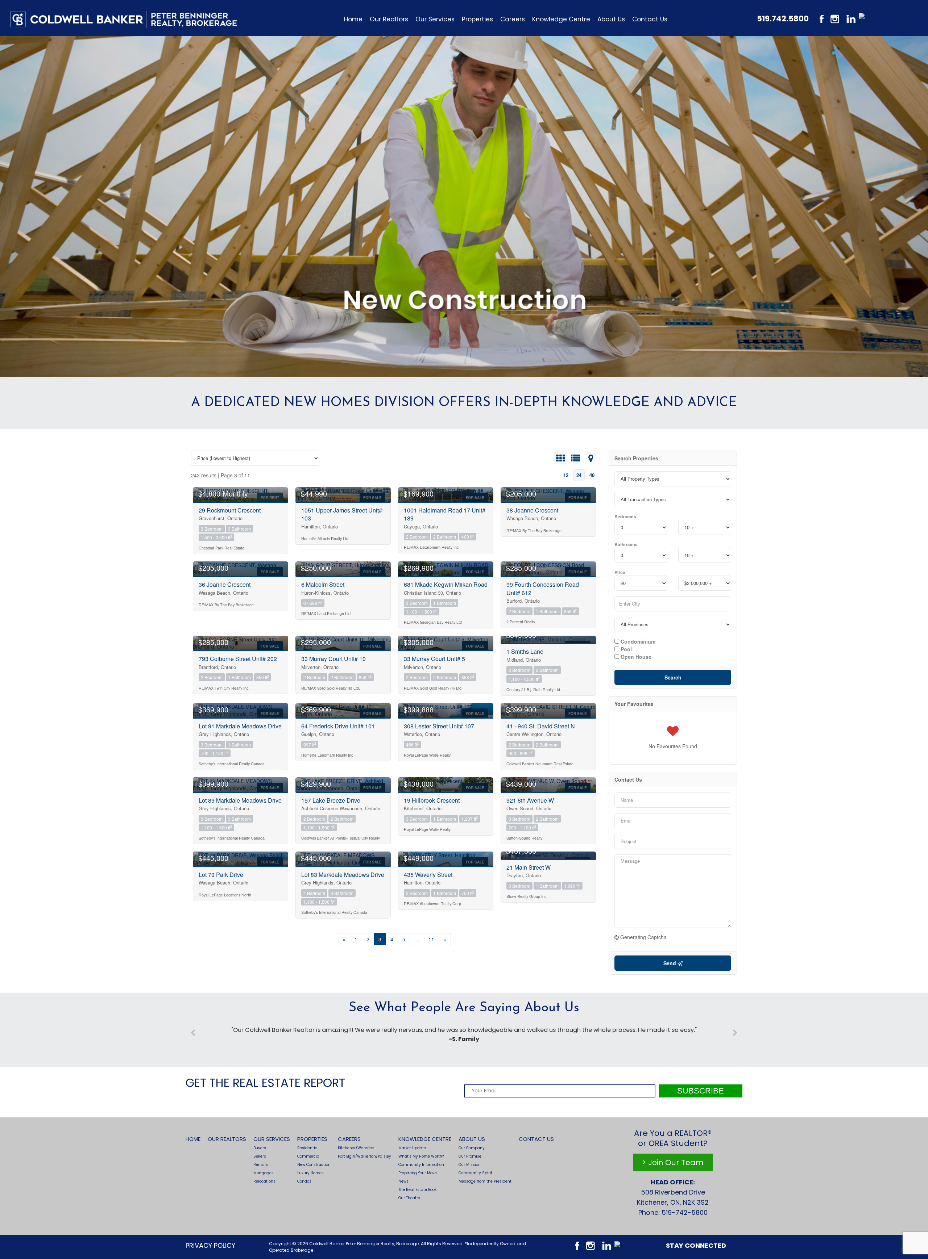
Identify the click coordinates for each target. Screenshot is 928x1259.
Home (353, 19)
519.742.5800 (783, 18)
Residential (308, 1148)
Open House (635, 656)
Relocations (264, 1181)
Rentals (260, 1164)
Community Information (421, 1164)
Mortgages (263, 1173)
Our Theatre (409, 1198)
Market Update (412, 1148)
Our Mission (470, 1164)
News (403, 1181)
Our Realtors (389, 19)
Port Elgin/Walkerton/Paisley (364, 1156)
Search (673, 677)
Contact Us (649, 19)
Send (670, 963)
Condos (304, 1181)
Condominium (637, 641)
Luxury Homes (310, 1173)
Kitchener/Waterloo (356, 1148)
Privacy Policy (210, 1245)
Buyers (259, 1148)
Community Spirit (475, 1173)
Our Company (472, 1148)
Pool (625, 648)
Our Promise (470, 1156)
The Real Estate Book (417, 1189)
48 (591, 475)
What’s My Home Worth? (421, 1156)
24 (578, 475)
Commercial (308, 1156)
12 (565, 475)
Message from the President (485, 1181)
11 (431, 939)
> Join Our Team (673, 1162)
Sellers (259, 1156)
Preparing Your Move (417, 1173)
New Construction (314, 1164)
